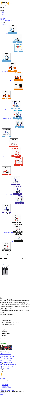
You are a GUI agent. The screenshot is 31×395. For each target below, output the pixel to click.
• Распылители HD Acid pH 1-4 (7, 156)
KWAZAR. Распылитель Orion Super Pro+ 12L (6, 368)
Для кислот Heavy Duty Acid (5, 386)
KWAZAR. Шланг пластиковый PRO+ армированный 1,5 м (8, 364)
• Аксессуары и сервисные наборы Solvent (8, 241)
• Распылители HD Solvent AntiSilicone (8, 232)
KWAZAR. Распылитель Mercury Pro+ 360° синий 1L (7, 356)
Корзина (1, 9)
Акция (3, 23)
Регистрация (3, 392)
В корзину (10, 340)
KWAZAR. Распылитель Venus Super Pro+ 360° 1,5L (7, 358)
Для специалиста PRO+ (5, 33)
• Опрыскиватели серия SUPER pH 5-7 (8, 80)
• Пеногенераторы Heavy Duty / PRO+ (8, 118)
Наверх (1, 389)
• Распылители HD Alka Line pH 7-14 (8, 194)
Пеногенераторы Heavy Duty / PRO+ (6, 109)
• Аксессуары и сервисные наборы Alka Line (9, 203)
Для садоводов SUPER (5, 71)
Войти (1, 392)
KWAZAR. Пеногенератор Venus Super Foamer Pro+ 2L (7, 370)
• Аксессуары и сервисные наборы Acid (8, 165)
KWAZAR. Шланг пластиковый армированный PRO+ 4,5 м (8, 366)
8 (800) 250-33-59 (2, 378)
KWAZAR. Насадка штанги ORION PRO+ (5, 360)
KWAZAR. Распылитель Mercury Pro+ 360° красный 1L (7, 352)
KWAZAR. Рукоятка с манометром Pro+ (5, 354)
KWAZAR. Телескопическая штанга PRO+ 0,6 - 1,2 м (7, 362)
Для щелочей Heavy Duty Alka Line (6, 387)
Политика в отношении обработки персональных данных (7, 390)
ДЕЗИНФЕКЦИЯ (4, 24)
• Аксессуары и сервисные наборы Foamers (9, 127)
